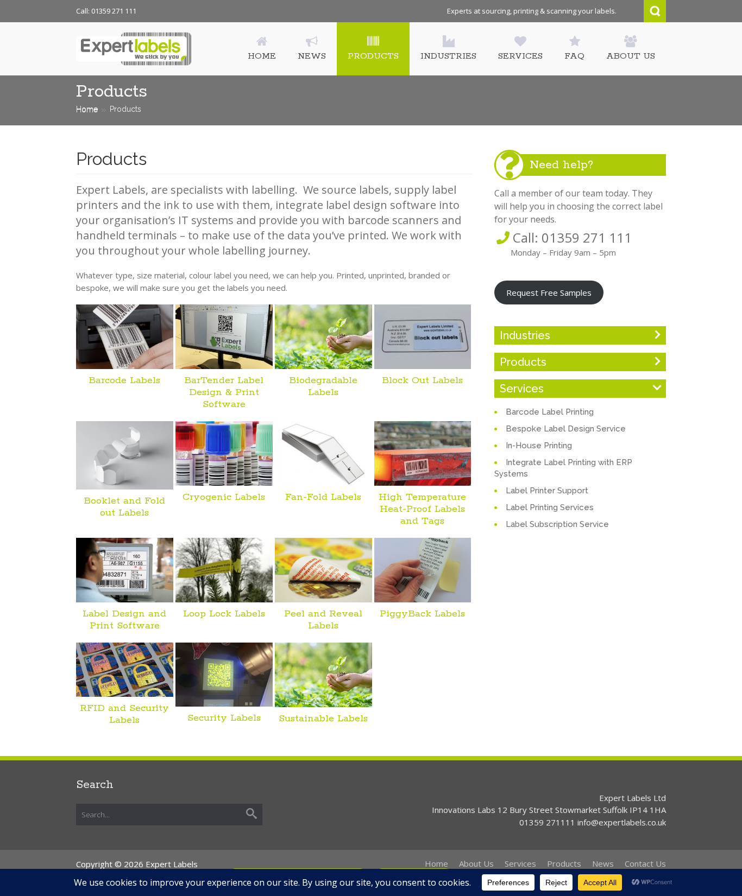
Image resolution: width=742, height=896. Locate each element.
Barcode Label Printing (550, 412)
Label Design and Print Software (124, 620)
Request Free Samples (549, 292)
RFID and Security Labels (124, 714)
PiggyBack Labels (422, 614)
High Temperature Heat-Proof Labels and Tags (422, 509)
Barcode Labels (124, 380)
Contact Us (645, 863)
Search (655, 11)
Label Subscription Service (557, 524)
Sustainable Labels (323, 719)
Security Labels (224, 718)
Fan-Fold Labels (323, 497)
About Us (476, 863)
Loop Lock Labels (224, 614)
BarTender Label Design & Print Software (223, 392)
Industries (525, 335)
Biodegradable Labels (323, 386)
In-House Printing (539, 445)
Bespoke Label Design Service (566, 429)
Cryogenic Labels (224, 497)
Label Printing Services (550, 507)
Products (523, 361)
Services (522, 388)
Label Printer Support (547, 490)
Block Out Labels (422, 380)
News (603, 863)
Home (87, 109)
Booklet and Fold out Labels (124, 507)
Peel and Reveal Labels (323, 620)
